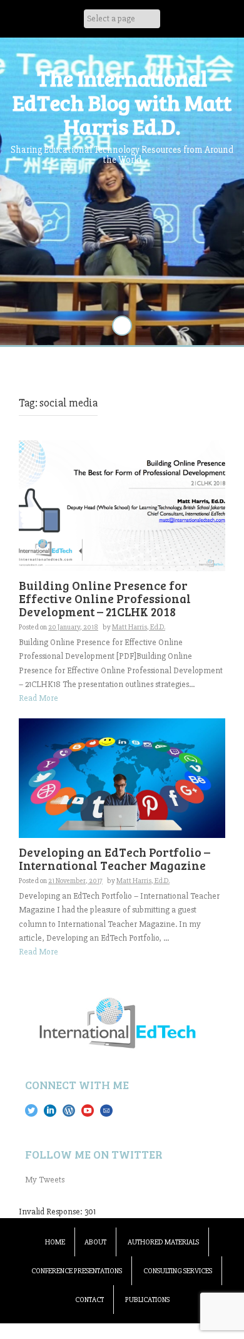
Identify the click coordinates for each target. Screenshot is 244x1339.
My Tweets (44, 1179)
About (95, 1242)
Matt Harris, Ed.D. (138, 627)
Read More (38, 698)
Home (55, 1242)
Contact (89, 1300)
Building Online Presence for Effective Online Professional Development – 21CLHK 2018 (105, 598)
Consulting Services (177, 1271)
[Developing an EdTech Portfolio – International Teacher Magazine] (122, 777)
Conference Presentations (76, 1271)
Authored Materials (163, 1242)
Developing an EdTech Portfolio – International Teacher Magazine (114, 858)
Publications (147, 1300)
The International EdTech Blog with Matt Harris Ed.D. (122, 102)
